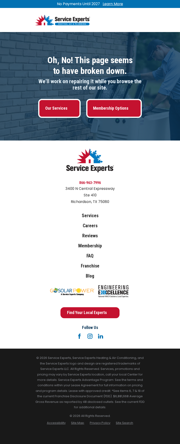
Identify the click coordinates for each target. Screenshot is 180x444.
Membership (90, 246)
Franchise (90, 266)
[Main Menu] (141, 20)
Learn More (113, 3)
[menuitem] (56, 423)
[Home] (62, 20)
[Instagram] (90, 336)
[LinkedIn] (100, 336)
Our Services (56, 108)
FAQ (90, 256)
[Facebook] (79, 336)
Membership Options (110, 108)
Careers (90, 225)
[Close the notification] (145, 4)
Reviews (90, 235)
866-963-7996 (90, 182)
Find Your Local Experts (87, 312)
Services (90, 215)
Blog (90, 276)
